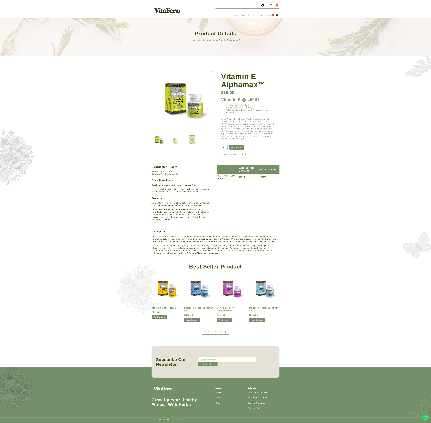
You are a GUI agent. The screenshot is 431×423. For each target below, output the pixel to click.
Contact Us (257, 15)
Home (193, 40)
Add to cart (236, 147)
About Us (245, 15)
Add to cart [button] (159, 317)
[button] (277, 15)
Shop (235, 15)
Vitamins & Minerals (207, 40)
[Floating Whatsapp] (425, 417)
